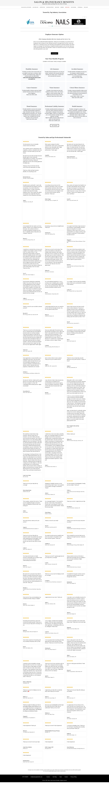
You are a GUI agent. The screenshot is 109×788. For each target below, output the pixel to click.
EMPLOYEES (57, 7)
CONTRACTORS (42, 7)
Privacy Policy (74, 776)
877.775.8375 (25, 776)
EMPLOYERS (67, 7)
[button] (85, 17)
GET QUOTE (86, 7)
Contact (66, 776)
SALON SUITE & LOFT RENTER (26, 7)
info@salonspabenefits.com (36, 776)
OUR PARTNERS (73, 7)
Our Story (55, 776)
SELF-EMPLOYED (35, 7)
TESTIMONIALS (80, 7)
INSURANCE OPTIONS (50, 7)
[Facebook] (81, 777)
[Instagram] (85, 777)
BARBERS (62, 7)
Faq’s (60, 776)
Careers (48, 776)
